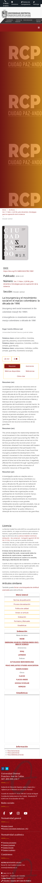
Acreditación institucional (9, 20)
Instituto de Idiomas (39, 20)
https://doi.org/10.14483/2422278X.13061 (18, 271)
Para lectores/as (14, 751)
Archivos (12, 210)
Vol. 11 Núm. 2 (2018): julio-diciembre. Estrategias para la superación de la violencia (19, 213)
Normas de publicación (22, 600)
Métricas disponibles (12, 371)
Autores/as (30, 366)
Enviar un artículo (22, 613)
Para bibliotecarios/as (16, 755)
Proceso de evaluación (22, 604)
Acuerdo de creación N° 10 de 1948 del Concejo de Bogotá (19, 793)
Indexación (22, 617)
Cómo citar (21, 376)
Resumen (12, 366)
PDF (7, 359)
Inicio (4, 210)
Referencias (30, 371)
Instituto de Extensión (18, 20)
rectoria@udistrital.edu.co (9, 867)
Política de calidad (22, 608)
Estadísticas (22, 625)
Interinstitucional (27, 20)
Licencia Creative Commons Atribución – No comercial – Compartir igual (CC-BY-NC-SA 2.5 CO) (20, 538)
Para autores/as (13, 753)
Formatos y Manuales (22, 621)
